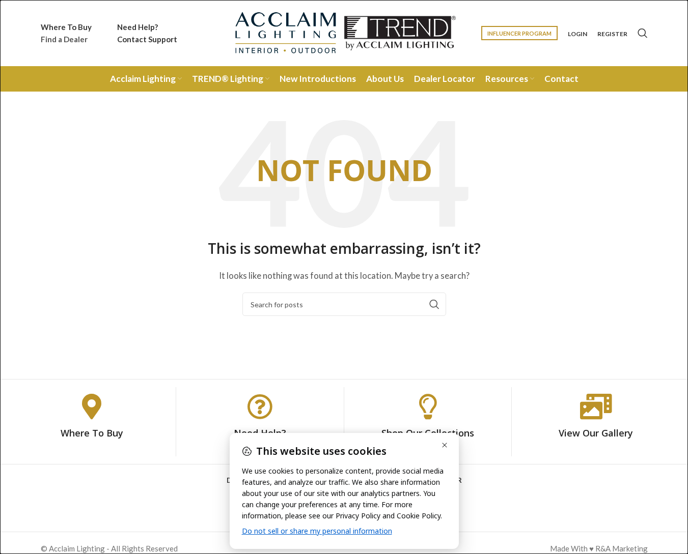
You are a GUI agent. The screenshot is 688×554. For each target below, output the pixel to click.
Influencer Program (519, 33)
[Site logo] (344, 32)
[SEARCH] (434, 304)
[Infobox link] (66, 33)
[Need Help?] (259, 406)
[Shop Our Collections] (428, 406)
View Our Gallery (596, 433)
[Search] (642, 33)
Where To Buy (92, 433)
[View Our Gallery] (596, 406)
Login (577, 34)
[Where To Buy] (91, 406)
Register (612, 34)
